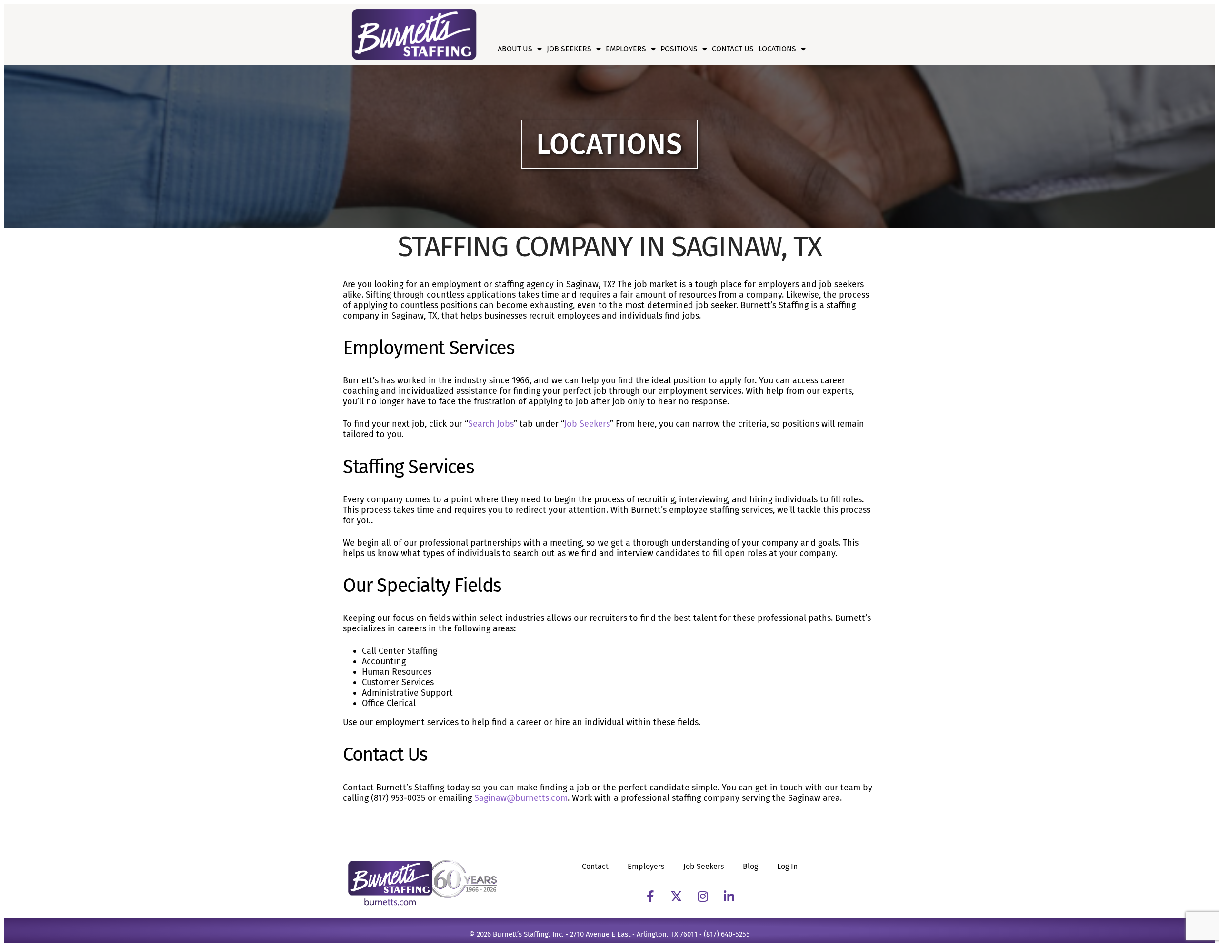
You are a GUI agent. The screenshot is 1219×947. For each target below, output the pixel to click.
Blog (750, 866)
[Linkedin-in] (729, 896)
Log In (787, 866)
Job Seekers (569, 48)
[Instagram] (703, 896)
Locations (777, 48)
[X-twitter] (677, 896)
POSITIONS (679, 48)
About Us (515, 48)
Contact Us (733, 48)
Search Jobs (491, 424)
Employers (626, 48)
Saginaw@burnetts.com (521, 798)
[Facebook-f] (650, 896)
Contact (595, 866)
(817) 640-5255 (727, 934)
